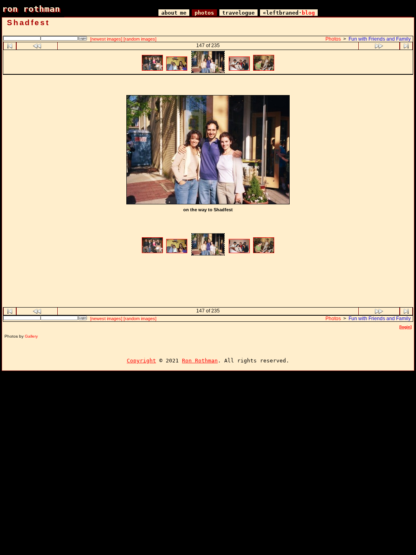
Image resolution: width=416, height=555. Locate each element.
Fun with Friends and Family (380, 39)
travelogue (238, 13)
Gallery (31, 336)
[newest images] (106, 39)
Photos (333, 39)
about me (173, 13)
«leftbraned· (289, 13)
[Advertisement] (208, 86)
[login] (405, 327)
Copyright (141, 361)
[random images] (140, 39)
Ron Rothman (200, 361)
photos (204, 13)
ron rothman (31, 9)
